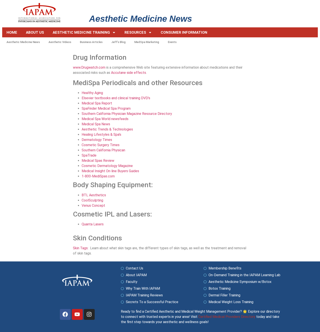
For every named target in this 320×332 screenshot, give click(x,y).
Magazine (125, 166)
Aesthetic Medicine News (23, 42)
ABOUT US (35, 32)
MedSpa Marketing (146, 42)
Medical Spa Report (97, 103)
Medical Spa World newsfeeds (105, 119)
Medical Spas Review (98, 161)
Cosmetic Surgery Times (101, 145)
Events (172, 42)
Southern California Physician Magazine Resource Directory (127, 114)
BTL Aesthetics (94, 195)
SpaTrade (89, 155)
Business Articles (91, 42)
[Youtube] (77, 314)
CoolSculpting (92, 200)
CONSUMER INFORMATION (184, 32)
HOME (12, 32)
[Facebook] (65, 314)
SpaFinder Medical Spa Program (106, 108)
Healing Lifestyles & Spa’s (101, 134)
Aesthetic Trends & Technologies (107, 129)
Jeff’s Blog (118, 42)
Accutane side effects (128, 73)
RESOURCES (135, 32)
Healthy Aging (92, 93)
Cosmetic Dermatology (99, 166)
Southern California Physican (103, 150)
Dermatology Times (97, 140)
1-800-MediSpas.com (98, 176)
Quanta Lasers (93, 224)
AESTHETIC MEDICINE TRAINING (81, 32)
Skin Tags (80, 248)
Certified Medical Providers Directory (226, 317)
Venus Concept (93, 205)
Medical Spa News (96, 124)
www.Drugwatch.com (89, 67)
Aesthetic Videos (60, 42)
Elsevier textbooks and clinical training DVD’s (116, 98)
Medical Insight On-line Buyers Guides (110, 171)
